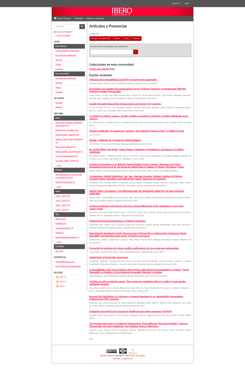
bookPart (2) (60, 224)
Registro (58, 107)
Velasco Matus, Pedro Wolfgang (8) (68, 140)
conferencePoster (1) (64, 228)
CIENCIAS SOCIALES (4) (65, 182)
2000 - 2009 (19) (62, 205)
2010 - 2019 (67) (62, 201)
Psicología (78, 19)
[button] (176, 3)
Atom (62, 286)
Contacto (117, 359)
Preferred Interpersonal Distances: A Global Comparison (117, 221)
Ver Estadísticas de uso (65, 262)
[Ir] (82, 26)
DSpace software (107, 356)
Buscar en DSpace (64, 32)
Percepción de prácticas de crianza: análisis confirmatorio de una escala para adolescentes (134, 248)
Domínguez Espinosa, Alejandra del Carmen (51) (68, 124)
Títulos (126, 38)
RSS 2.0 (63, 282)
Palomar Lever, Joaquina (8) (67, 135)
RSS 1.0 (63, 277)
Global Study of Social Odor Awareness (108, 257)
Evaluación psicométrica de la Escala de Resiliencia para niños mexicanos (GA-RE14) (130, 311)
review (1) (59, 233)
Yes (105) (59, 251)
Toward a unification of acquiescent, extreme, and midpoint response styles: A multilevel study (136, 131)
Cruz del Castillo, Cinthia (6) (67, 161)
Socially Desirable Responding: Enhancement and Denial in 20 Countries (125, 104)
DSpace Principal (64, 19)
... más (58, 165)
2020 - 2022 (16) (62, 196)
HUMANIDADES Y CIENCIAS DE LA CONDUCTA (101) (68, 176)
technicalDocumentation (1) (67, 237)
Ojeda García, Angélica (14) (66, 130)
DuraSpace (140, 356)
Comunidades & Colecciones (67, 51)
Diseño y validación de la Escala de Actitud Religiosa (115, 140)
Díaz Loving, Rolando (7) (65, 147)
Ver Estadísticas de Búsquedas (68, 266)
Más (91, 339)
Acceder (58, 103)
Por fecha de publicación (100, 38)
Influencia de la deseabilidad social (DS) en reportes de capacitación (123, 80)
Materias (136, 38)
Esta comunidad (63, 36)
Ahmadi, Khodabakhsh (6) (66, 156)
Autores (117, 38)
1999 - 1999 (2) (62, 210)
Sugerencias (127, 359)
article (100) (60, 219)
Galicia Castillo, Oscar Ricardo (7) (69, 152)
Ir (135, 52)
